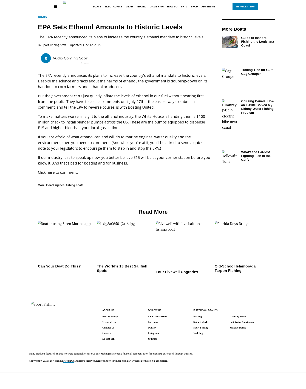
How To (172, 6)
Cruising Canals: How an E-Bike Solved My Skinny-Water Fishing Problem (257, 106)
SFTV (184, 6)
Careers (106, 333)
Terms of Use (109, 322)
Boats (97, 6)
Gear (129, 6)
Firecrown (68, 360)
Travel (141, 6)
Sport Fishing (200, 327)
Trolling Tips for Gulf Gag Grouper (257, 72)
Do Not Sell (108, 339)
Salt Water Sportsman (242, 322)
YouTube (152, 339)
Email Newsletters (157, 316)
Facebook (153, 322)
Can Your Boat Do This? (59, 266)
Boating (197, 316)
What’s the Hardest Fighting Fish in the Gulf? (256, 156)
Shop (194, 6)
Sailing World (200, 322)
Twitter (152, 327)
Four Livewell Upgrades (177, 272)
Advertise (208, 6)
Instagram (153, 333)
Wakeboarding (238, 327)
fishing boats (74, 185)
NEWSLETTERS (245, 6)
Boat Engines (55, 185)
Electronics (113, 6)
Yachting (198, 333)
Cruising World (238, 316)
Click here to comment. (58, 172)
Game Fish (157, 6)
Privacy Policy (110, 316)
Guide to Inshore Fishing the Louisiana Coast (257, 41)
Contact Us (108, 327)
